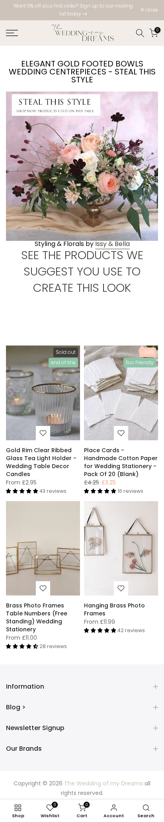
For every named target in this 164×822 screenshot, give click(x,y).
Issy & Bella (112, 243)
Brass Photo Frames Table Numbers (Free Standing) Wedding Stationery (36, 617)
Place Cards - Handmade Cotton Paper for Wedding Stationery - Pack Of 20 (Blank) (121, 462)
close (151, 10)
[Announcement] (73, 10)
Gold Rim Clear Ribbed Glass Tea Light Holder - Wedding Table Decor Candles (41, 462)
